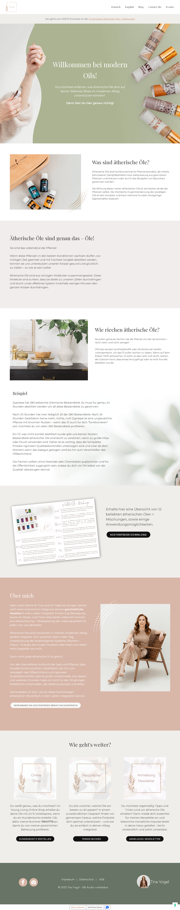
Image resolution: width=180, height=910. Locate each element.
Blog (141, 6)
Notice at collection (78, 907)
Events (170, 6)
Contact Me (154, 6)
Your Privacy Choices (94, 907)
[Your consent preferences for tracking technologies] (175, 905)
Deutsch (116, 6)
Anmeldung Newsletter (144, 839)
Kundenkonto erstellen (35, 839)
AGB (101, 879)
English (129, 6)
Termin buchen (90, 839)
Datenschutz (86, 879)
